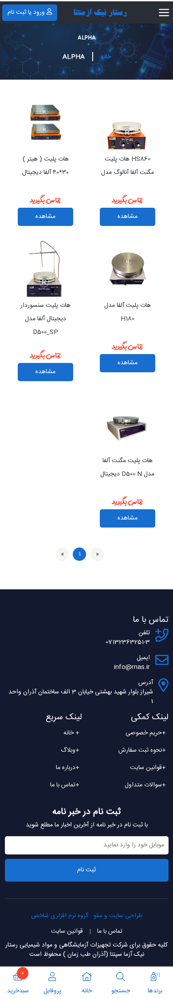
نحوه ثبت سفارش (142, 750)
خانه (106, 57)
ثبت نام (86, 870)
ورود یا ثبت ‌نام (26, 12)
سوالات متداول (145, 785)
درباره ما (67, 767)
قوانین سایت (148, 767)
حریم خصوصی (146, 733)
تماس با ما (64, 785)
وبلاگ (70, 750)
